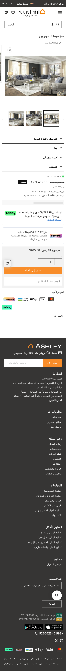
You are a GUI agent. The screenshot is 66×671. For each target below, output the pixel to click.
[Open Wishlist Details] (13, 12)
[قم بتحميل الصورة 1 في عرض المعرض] (51, 119)
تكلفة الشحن (48, 195)
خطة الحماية (55, 453)
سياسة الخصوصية (53, 490)
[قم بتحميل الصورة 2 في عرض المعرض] (34, 119)
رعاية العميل (55, 444)
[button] (52, 25)
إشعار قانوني (8, 663)
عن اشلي (57, 417)
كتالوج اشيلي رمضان (51, 532)
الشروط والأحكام (53, 505)
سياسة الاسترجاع (10, 658)
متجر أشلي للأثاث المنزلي (45, 658)
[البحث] (58, 24)
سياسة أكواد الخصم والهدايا (48, 510)
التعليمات (56, 458)
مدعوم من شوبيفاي (27, 658)
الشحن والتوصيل (53, 500)
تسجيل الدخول (54, 564)
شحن (26, 663)
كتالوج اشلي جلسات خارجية (48, 547)
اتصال (19, 663)
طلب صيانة (56, 449)
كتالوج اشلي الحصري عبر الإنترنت (44, 542)
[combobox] (33, 24)
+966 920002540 (51, 633)
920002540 (47, 378)
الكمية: (59, 256)
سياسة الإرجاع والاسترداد (48, 495)
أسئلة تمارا (56, 463)
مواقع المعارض (54, 421)
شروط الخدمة (37, 663)
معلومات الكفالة (53, 473)
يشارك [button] (57, 315)
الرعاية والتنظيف (53, 468)
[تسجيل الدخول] (20, 13)
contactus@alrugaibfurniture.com (28, 383)
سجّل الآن (52, 362)
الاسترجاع (56, 515)
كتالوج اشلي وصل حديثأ (50, 537)
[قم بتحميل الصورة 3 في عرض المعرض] (16, 119)
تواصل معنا (56, 426)
